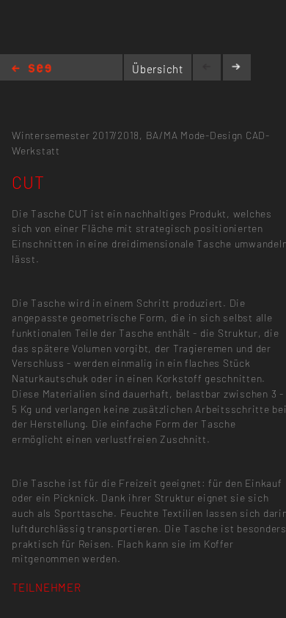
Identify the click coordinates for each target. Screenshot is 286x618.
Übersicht (157, 68)
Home (31, 69)
